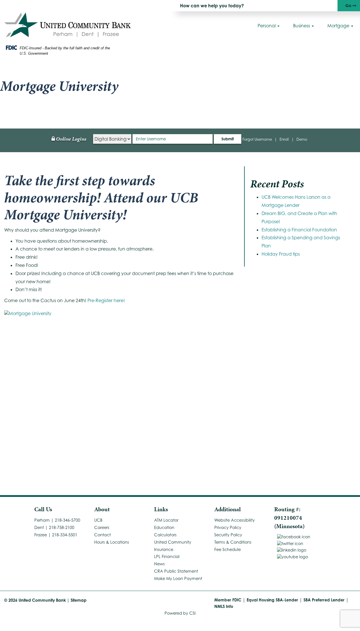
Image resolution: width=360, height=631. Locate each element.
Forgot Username (257, 139)
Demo (301, 139)
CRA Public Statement (176, 571)
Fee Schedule (227, 549)
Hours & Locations (111, 542)
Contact (102, 534)
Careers (101, 527)
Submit (227, 138)
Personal (267, 25)
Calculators (165, 534)
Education (164, 527)
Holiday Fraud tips (281, 254)
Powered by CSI (180, 613)
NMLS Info (223, 606)
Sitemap (79, 600)
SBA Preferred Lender (324, 599)
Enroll (284, 139)
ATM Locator (166, 520)
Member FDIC (227, 599)
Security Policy (228, 534)
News (159, 563)
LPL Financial (166, 556)
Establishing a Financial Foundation (299, 230)
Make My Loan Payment (178, 578)
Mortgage (338, 25)
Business (302, 25)
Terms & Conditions (232, 542)
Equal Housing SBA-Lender (272, 599)
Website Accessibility (234, 520)
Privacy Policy (227, 527)
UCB (98, 520)
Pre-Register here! (106, 300)
